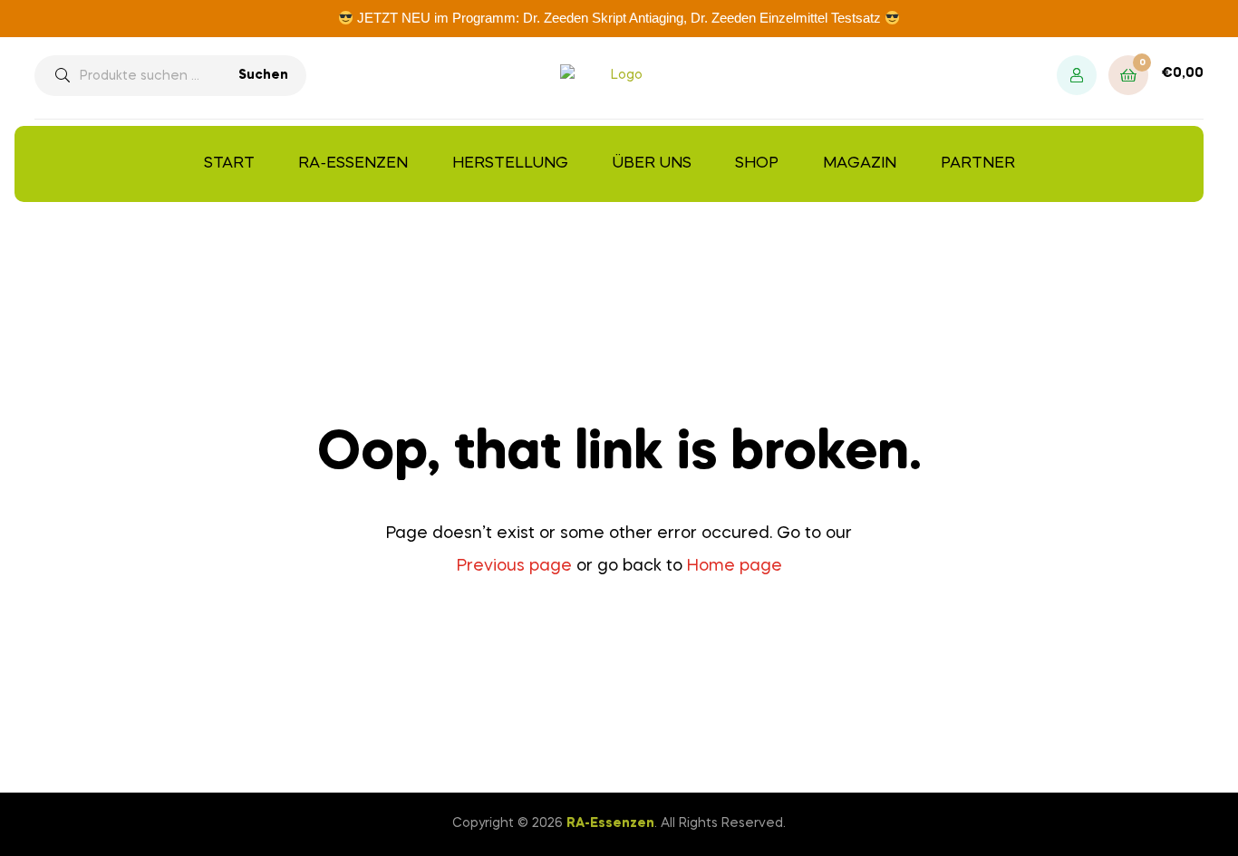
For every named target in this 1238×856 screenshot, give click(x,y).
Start (229, 163)
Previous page (514, 566)
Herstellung (510, 163)
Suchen (263, 75)
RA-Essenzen (353, 163)
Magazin (859, 163)
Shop (757, 163)
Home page (734, 566)
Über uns (652, 163)
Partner (978, 163)
